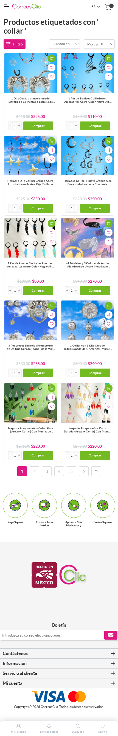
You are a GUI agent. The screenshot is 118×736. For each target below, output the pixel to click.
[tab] (59, 654)
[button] (19, 126)
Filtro (18, 44)
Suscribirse (110, 635)
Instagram (65, 613)
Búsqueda (78, 731)
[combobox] (61, 44)
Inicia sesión (18, 731)
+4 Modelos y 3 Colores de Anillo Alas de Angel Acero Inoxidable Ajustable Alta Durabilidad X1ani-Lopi (87, 265)
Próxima (84, 471)
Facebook (53, 613)
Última (96, 471)
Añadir (51, 58)
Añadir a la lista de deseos (51, 76)
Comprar (38, 126)
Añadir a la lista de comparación (51, 67)
